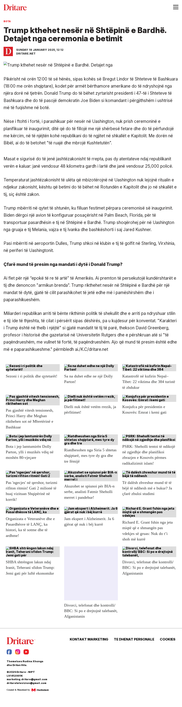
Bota (7, 21)
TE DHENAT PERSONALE (134, 639)
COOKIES (167, 639)
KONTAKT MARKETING (89, 639)
